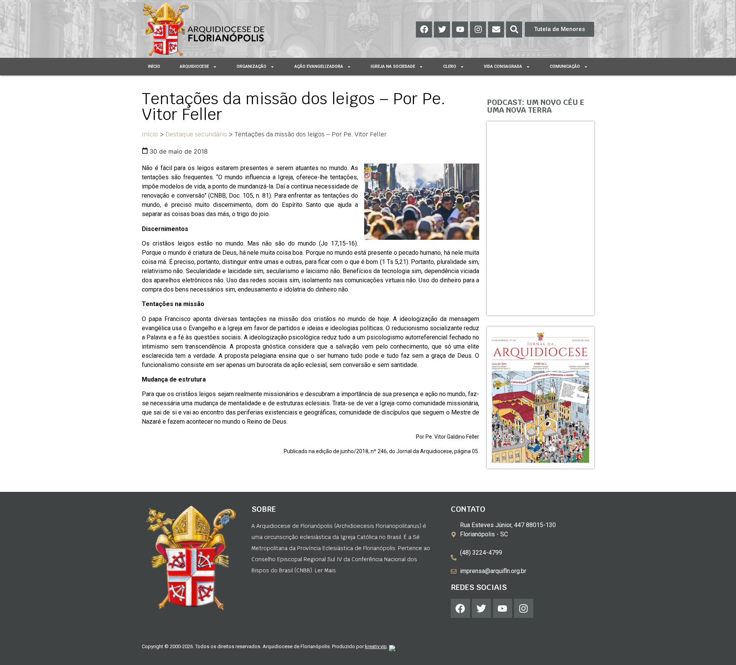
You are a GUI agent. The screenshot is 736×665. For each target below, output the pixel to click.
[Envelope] (496, 29)
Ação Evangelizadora (318, 66)
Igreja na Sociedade (393, 66)
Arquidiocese (194, 66)
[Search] (514, 29)
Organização (251, 66)
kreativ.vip (376, 646)
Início (154, 66)
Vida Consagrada (503, 66)
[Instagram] (478, 29)
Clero (449, 66)
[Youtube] (460, 29)
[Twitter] (442, 29)
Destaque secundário (196, 134)
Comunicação (565, 66)
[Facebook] (424, 29)
